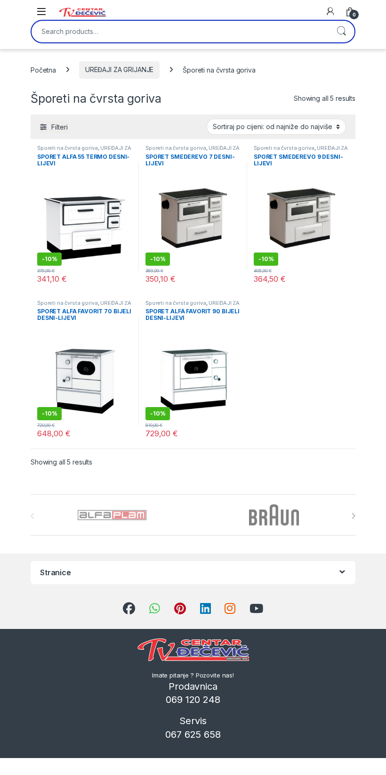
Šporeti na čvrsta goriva (67, 148)
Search (341, 31)
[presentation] (353, 516)
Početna (43, 69)
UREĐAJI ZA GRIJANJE (119, 69)
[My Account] (330, 11)
